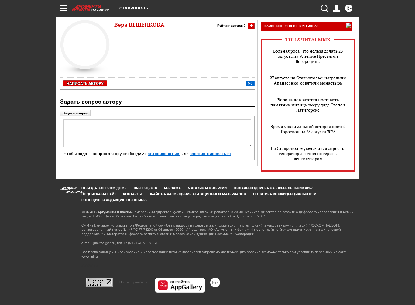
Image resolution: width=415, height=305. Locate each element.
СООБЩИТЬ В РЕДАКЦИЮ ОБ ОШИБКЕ (114, 200)
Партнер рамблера (133, 282)
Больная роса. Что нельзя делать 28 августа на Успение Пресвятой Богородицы (308, 56)
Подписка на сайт (98, 194)
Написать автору (85, 83)
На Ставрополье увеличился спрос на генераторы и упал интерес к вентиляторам (308, 153)
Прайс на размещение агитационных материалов (197, 194)
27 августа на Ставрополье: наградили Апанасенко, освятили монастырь (308, 80)
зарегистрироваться (210, 153)
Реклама (172, 188)
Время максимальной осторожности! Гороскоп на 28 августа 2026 (307, 129)
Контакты (132, 194)
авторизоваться (164, 153)
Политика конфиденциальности (284, 194)
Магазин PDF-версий (207, 188)
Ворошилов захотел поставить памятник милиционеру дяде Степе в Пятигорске (307, 105)
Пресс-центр (145, 188)
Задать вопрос (75, 113)
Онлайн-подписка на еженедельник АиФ (273, 188)
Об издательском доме (104, 188)
